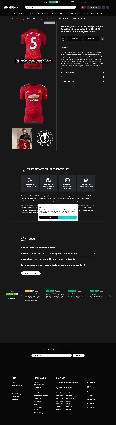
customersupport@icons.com (69, 382)
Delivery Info (16, 391)
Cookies (36, 410)
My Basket (15, 399)
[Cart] (107, 7)
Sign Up (77, 355)
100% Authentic (17, 385)
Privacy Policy (38, 413)
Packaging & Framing (41, 396)
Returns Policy (16, 394)
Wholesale (37, 401)
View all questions (29, 273)
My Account (15, 397)
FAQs (13, 388)
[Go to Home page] (11, 7)
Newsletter (37, 398)
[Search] (73, 7)
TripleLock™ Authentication (39, 383)
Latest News (38, 393)
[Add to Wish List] (102, 38)
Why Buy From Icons (40, 390)
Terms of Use (38, 407)
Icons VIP (37, 404)
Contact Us (15, 382)
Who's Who (37, 387)
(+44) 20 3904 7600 (65, 388)
